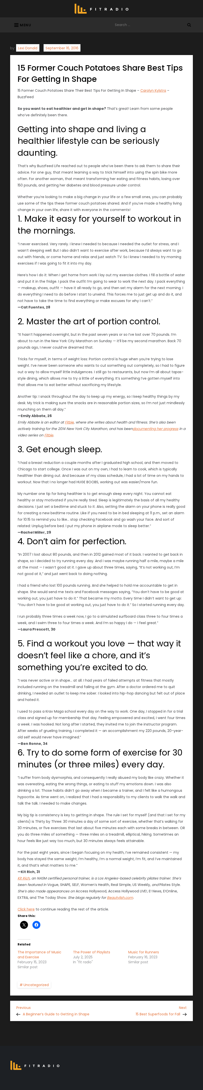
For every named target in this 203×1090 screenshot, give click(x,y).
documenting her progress (155, 428)
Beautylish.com (120, 897)
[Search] (189, 24)
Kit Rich (24, 878)
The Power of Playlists (91, 952)
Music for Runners (143, 952)
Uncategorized (36, 984)
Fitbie (69, 422)
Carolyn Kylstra (153, 90)
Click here (26, 909)
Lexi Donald (27, 48)
